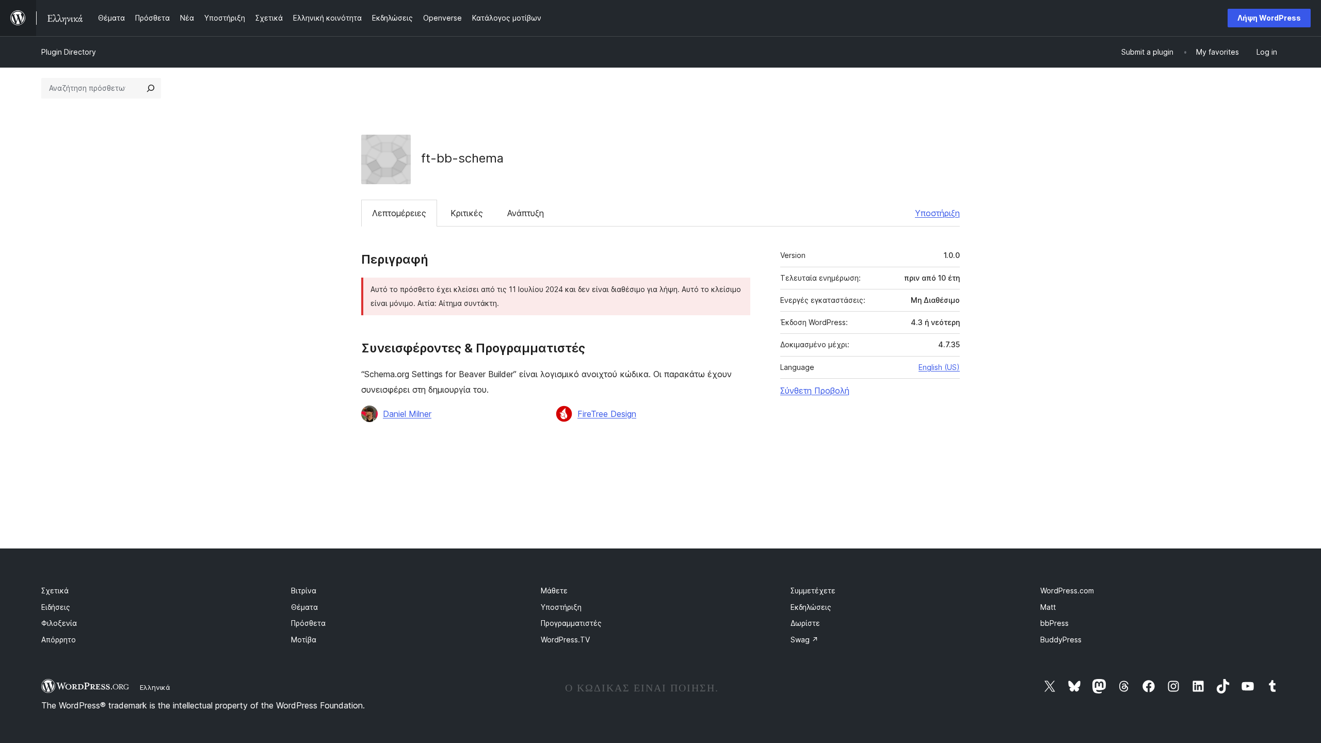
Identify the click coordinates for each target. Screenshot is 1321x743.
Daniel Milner (407, 414)
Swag (804, 639)
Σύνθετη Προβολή (814, 390)
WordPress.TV (565, 639)
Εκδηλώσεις (811, 607)
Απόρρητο (58, 639)
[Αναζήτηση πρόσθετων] (150, 88)
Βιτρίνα (303, 590)
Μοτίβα (303, 639)
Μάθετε (554, 590)
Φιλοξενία (59, 623)
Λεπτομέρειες (399, 213)
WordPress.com (1067, 590)
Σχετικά (55, 590)
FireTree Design (606, 414)
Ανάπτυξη (525, 213)
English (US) (939, 367)
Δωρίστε (805, 623)
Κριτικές (466, 213)
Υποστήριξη (937, 213)
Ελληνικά (155, 687)
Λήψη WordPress (1269, 17)
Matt (1048, 607)
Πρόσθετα (308, 623)
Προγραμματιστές (571, 623)
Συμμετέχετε (813, 590)
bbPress (1054, 623)
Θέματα (304, 607)
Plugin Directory (68, 51)
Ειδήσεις (55, 607)
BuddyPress (1061, 639)
